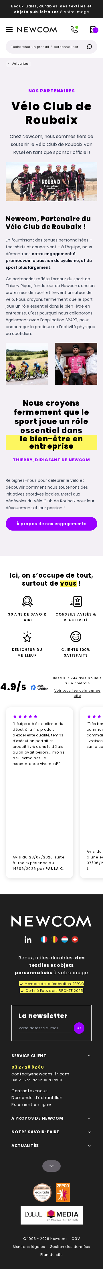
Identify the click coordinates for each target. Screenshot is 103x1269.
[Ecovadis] (42, 1192)
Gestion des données (70, 1246)
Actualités (20, 64)
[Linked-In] (28, 939)
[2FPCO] (63, 1192)
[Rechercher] (89, 46)
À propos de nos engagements (52, 524)
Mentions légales (29, 1246)
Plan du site (51, 1254)
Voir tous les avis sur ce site (77, 693)
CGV (76, 1238)
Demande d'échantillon (37, 1098)
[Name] (51, 1166)
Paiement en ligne (31, 1104)
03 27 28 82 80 (27, 1067)
